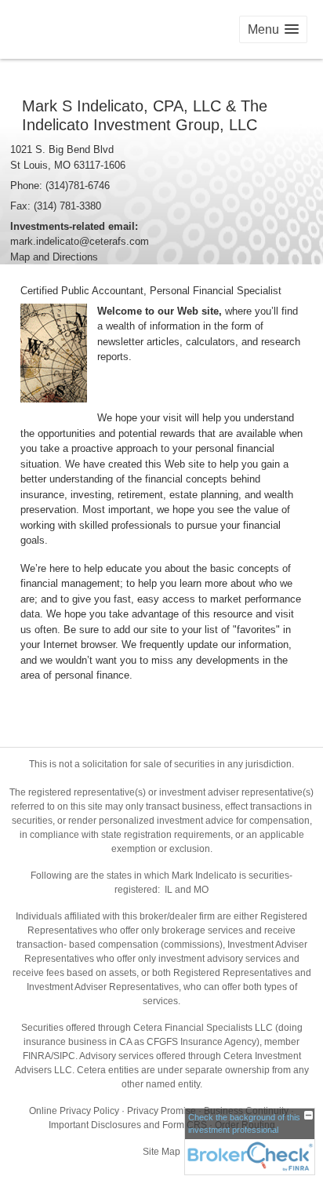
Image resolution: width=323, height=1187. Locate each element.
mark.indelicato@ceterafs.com (79, 241)
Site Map (161, 1151)
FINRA (37, 1055)
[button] (273, 29)
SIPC (64, 1055)
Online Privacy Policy (74, 1110)
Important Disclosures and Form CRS (128, 1125)
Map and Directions (54, 257)
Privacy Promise (161, 1110)
